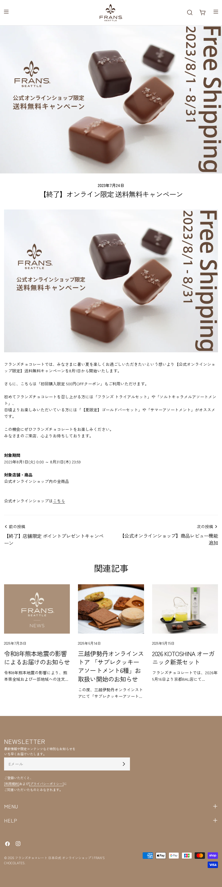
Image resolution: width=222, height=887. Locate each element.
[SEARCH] (189, 12)
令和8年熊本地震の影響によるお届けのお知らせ (37, 657)
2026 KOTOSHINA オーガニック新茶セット (183, 657)
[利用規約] (11, 783)
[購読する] (123, 764)
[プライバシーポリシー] (46, 783)
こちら (59, 501)
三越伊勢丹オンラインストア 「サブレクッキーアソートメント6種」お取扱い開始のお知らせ (111, 666)
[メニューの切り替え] (6, 12)
